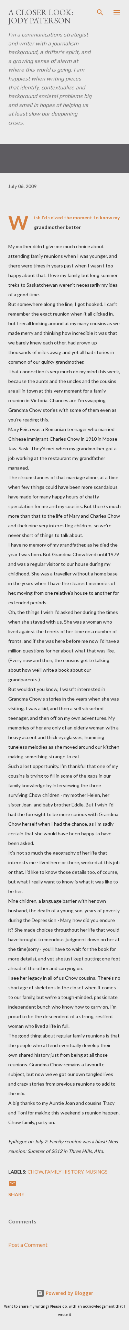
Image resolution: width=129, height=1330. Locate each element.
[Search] (100, 12)
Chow (35, 1172)
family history (64, 1172)
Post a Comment (27, 1244)
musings (97, 1172)
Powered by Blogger (68, 1293)
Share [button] (16, 1194)
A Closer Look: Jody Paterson (40, 16)
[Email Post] (12, 1186)
